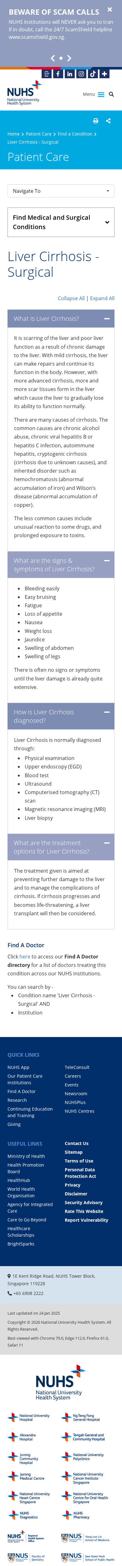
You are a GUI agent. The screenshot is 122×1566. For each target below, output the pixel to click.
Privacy (72, 1185)
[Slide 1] (61, 58)
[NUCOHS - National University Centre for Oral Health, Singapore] (87, 1497)
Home (14, 134)
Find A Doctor (22, 1091)
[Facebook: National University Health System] (58, 73)
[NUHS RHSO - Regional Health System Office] (34, 1536)
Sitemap (74, 1152)
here (25, 956)
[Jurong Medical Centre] (34, 1478)
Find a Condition (75, 134)
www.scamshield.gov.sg (36, 36)
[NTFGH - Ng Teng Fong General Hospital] (87, 1419)
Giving (14, 1124)
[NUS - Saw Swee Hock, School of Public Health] (87, 1556)
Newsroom (76, 1093)
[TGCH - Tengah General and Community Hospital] (87, 1438)
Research (17, 1100)
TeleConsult (77, 1067)
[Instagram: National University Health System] (81, 73)
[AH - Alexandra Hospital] (34, 1438)
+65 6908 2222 (28, 1293)
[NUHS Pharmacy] (87, 1517)
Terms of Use (79, 1161)
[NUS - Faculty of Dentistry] (34, 1556)
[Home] (61, 1383)
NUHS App (18, 1067)
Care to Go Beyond (27, 1220)
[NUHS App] (47, 73)
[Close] (109, 9)
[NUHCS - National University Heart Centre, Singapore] (34, 1497)
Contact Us (77, 1143)
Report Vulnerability (86, 1220)
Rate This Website (84, 1211)
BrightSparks (21, 1244)
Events (72, 1085)
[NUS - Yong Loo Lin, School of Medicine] (87, 1536)
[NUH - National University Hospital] (34, 1419)
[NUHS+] (104, 73)
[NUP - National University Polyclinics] (87, 1458)
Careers (73, 1076)
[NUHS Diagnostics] (34, 1517)
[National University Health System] (25, 92)
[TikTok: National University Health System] (93, 73)
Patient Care (39, 134)
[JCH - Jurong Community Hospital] (34, 1458)
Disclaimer (76, 1194)
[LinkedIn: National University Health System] (70, 73)
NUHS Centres (79, 1111)
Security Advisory (84, 1202)
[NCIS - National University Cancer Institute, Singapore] (87, 1478)
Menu (89, 94)
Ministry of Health (26, 1156)
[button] (95, 121)
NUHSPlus (75, 1102)
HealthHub (19, 1180)
